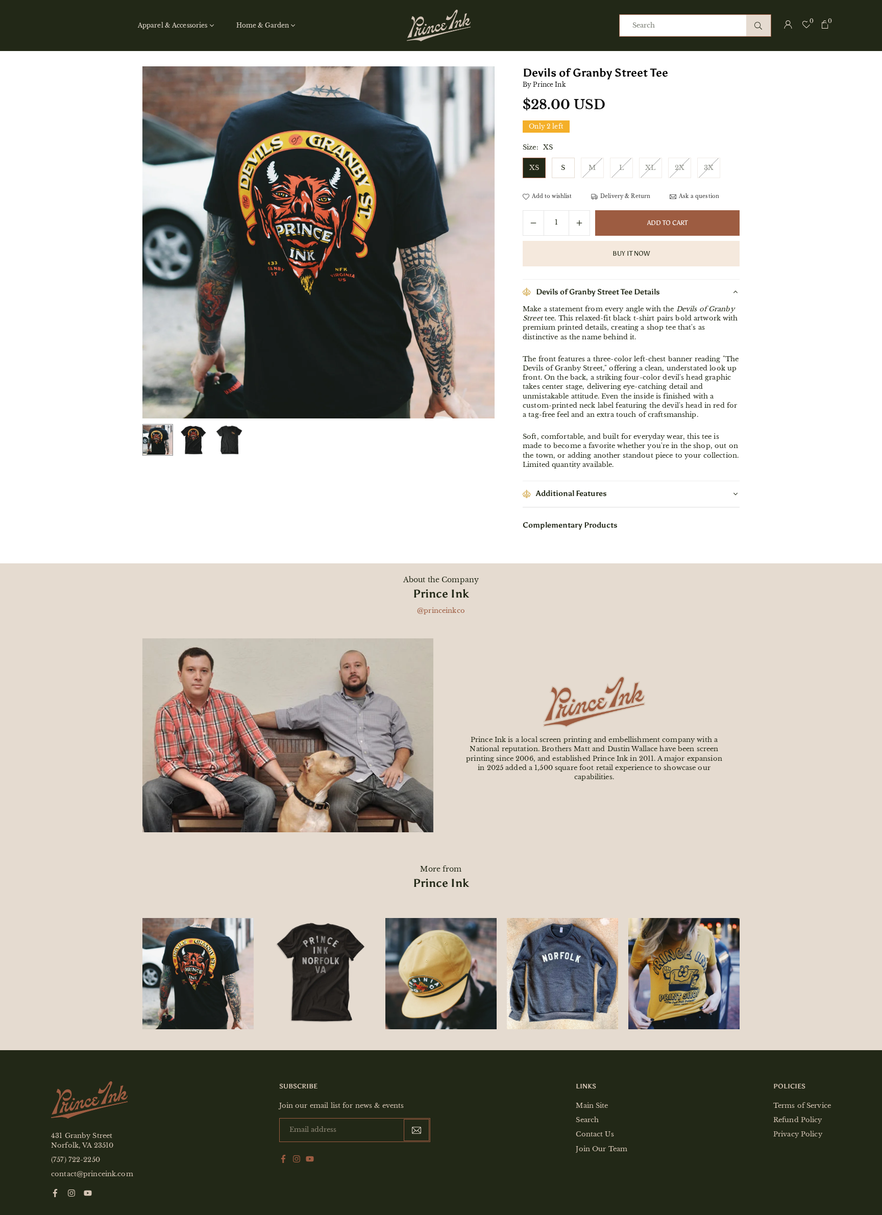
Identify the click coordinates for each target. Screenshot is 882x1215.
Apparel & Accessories (173, 25)
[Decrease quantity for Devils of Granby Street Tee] (533, 223)
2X (679, 167)
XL (650, 167)
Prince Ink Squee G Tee (684, 951)
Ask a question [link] (699, 196)
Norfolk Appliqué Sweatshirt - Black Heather (562, 951)
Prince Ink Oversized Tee (320, 944)
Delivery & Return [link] (625, 196)
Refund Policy (797, 1119)
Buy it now (631, 253)
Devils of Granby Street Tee (198, 951)
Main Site (592, 1105)
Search (587, 1119)
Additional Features (571, 493)
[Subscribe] (416, 1130)
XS (534, 167)
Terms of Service (802, 1105)
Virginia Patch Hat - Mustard (441, 951)
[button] (469, 243)
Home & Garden (262, 25)
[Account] (788, 25)
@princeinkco (441, 610)
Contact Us (595, 1134)
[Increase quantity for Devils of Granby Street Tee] (579, 223)
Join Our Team (601, 1149)
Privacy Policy (797, 1134)
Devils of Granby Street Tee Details (598, 291)
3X (709, 167)
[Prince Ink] (439, 25)
